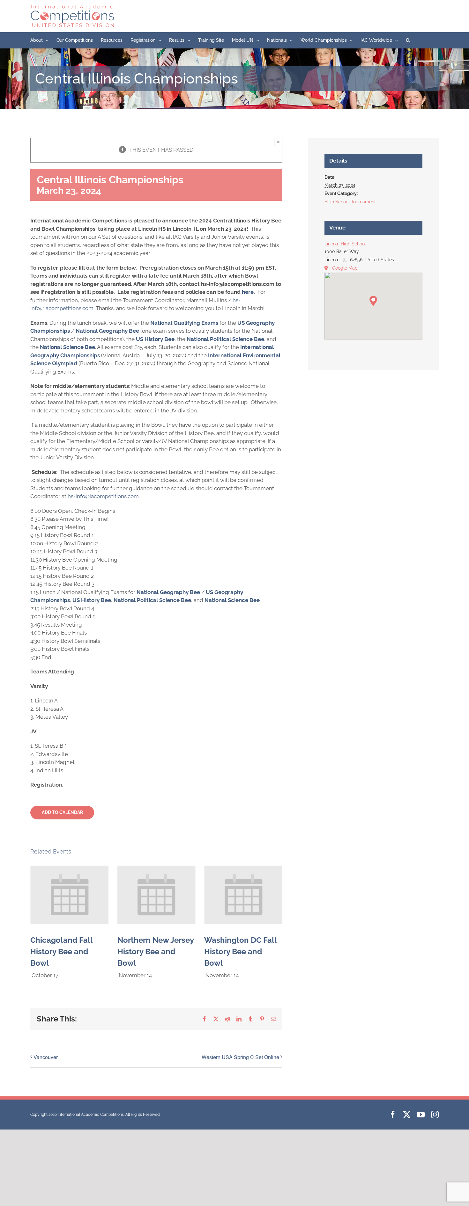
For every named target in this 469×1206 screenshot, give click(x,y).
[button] (408, 40)
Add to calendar (62, 812)
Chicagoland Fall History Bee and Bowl (61, 951)
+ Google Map (343, 268)
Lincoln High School (345, 243)
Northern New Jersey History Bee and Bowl (155, 951)
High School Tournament (350, 201)
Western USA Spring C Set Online (240, 1057)
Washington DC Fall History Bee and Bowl (240, 951)
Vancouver (46, 1057)
